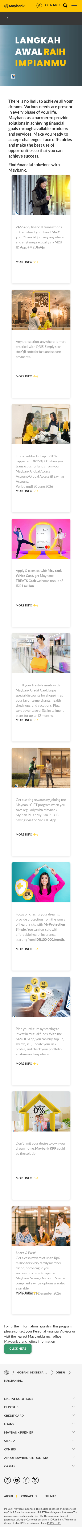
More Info (24, 261)
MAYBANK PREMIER (18, 1432)
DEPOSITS (11, 1407)
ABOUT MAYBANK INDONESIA (26, 1457)
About (8, 1496)
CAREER (10, 1466)
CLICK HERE (17, 1348)
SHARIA (10, 1441)
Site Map (50, 1496)
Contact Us (29, 1496)
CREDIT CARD (14, 1415)
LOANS (9, 1424)
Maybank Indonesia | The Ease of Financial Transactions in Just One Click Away (32, 1372)
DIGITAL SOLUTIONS (18, 1398)
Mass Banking (13, 1380)
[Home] (6, 1372)
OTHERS (60, 1372)
